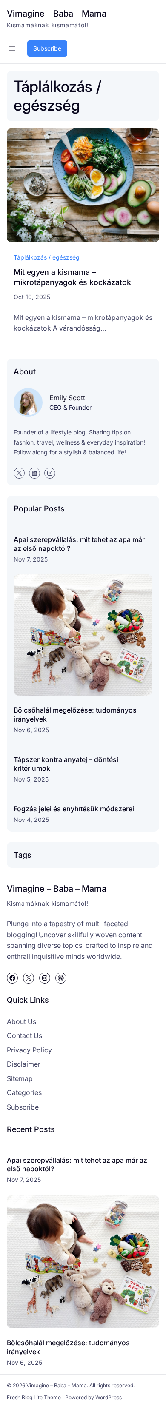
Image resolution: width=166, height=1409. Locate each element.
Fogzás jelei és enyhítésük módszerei (74, 808)
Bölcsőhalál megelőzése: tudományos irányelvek (75, 714)
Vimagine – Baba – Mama (56, 13)
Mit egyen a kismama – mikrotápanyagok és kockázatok (72, 277)
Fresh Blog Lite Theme (34, 1397)
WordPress (108, 1397)
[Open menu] (12, 48)
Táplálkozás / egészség (47, 257)
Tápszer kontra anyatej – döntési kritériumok (66, 764)
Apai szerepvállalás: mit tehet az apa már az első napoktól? (79, 544)
